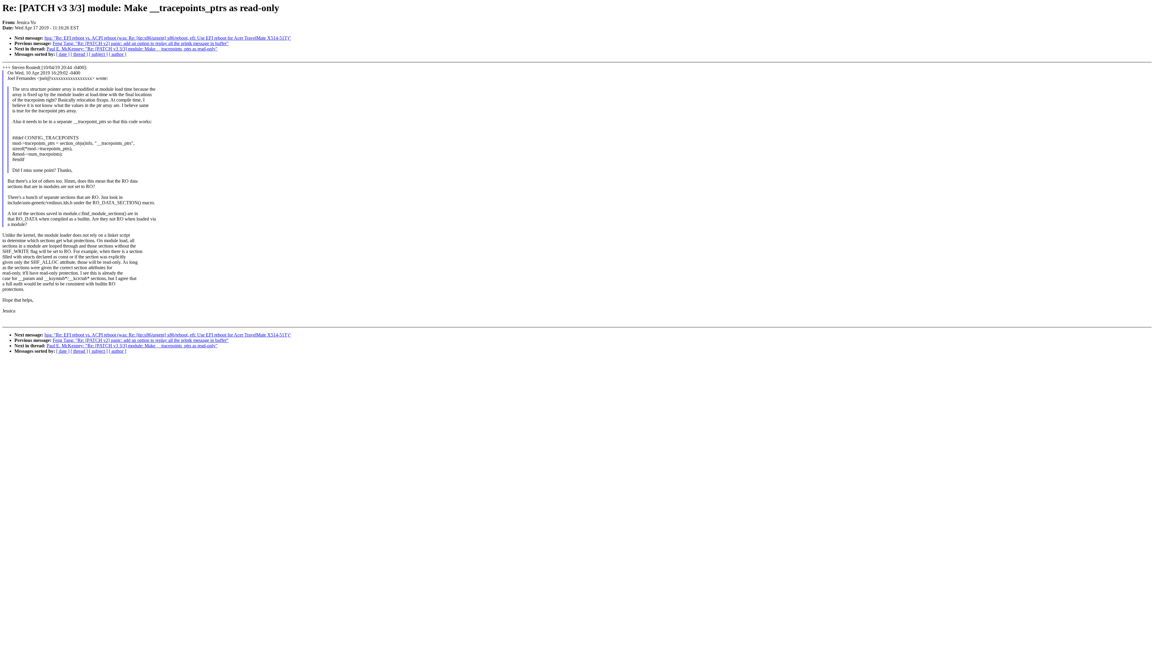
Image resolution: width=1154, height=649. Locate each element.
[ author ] (117, 54)
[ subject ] (98, 54)
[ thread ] (79, 54)
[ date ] (62, 54)
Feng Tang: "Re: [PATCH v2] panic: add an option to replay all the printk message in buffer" (141, 43)
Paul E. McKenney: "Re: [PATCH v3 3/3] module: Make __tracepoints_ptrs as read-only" (132, 48)
